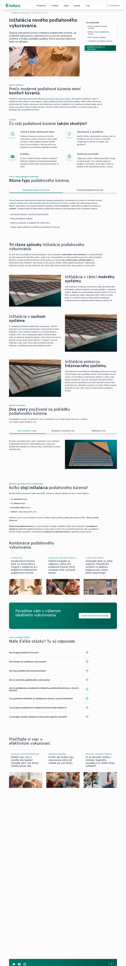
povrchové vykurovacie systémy (58, 99)
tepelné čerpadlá (16, 107)
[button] (25, 574)
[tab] (36, 190)
